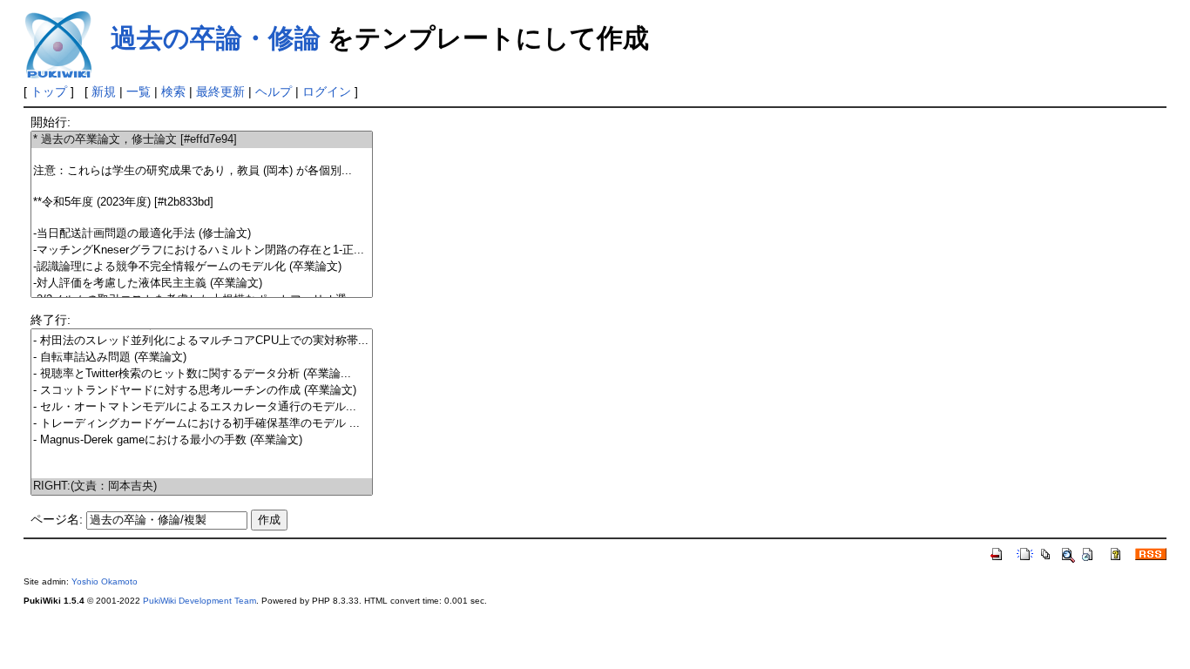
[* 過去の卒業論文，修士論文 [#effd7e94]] (201, 140)
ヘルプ (273, 91)
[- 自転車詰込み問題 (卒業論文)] (201, 357)
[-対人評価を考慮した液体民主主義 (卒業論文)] (201, 283)
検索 (173, 91)
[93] (201, 456)
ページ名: (56, 519)
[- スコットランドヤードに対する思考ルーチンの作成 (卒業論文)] (201, 390)
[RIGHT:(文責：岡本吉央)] (201, 486)
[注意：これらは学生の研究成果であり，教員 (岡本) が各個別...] (201, 171)
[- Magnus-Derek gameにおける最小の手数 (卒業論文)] (201, 440)
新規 (103, 91)
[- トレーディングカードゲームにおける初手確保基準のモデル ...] (201, 424)
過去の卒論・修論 (216, 38)
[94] (201, 470)
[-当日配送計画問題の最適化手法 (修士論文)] (201, 234)
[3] (201, 186)
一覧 (138, 91)
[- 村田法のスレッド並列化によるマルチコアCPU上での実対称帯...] (201, 341)
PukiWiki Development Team (199, 600)
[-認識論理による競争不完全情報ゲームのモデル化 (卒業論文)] (201, 267)
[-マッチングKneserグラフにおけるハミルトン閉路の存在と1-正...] (201, 250)
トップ (48, 91)
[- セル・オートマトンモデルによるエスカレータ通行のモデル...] (201, 407)
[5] (201, 218)
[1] (201, 155)
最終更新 (220, 91)
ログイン (326, 91)
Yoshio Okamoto (104, 581)
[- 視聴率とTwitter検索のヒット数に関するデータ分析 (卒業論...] (201, 374)
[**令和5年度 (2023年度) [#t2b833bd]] (201, 202)
